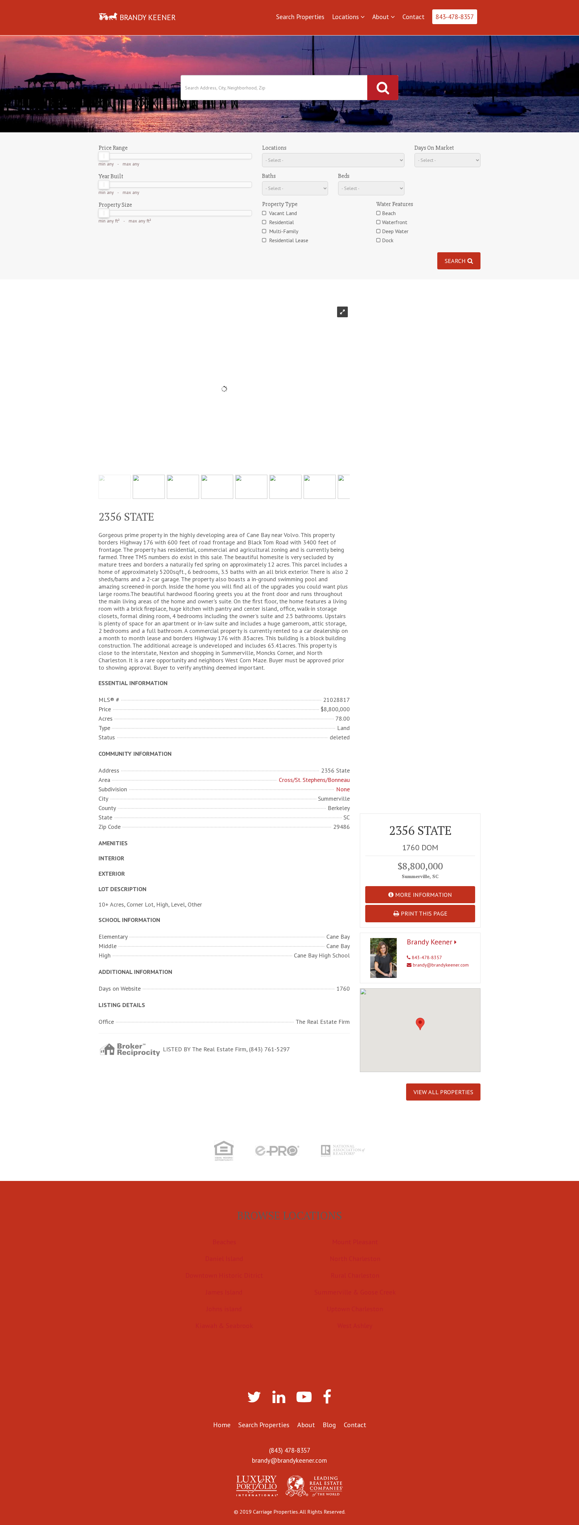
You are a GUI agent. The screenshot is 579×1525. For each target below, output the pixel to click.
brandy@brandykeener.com (440, 965)
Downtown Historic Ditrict (224, 1275)
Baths (269, 176)
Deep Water (395, 231)
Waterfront (394, 222)
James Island (224, 1292)
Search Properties (300, 17)
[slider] (104, 156)
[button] (420, 1024)
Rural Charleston (355, 1275)
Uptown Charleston (355, 1309)
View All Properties (443, 1092)
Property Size (115, 204)
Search (456, 261)
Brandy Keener (430, 941)
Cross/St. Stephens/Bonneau (314, 780)
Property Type (280, 204)
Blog (329, 1425)
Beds (343, 176)
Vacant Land (282, 213)
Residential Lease (288, 240)
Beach (389, 213)
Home (222, 1425)
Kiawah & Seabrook (224, 1325)
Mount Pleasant (355, 1242)
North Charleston (355, 1258)
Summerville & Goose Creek (355, 1292)
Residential (281, 222)
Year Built (111, 176)
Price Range (113, 147)
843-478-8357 (455, 17)
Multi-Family (283, 231)
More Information (422, 895)
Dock (387, 240)
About (381, 17)
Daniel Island (224, 1258)
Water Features (394, 204)
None (343, 789)
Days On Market (434, 147)
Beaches (224, 1242)
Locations (346, 17)
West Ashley (354, 1325)
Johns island (224, 1309)
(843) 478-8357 (289, 1450)
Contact (413, 17)
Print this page (423, 913)
